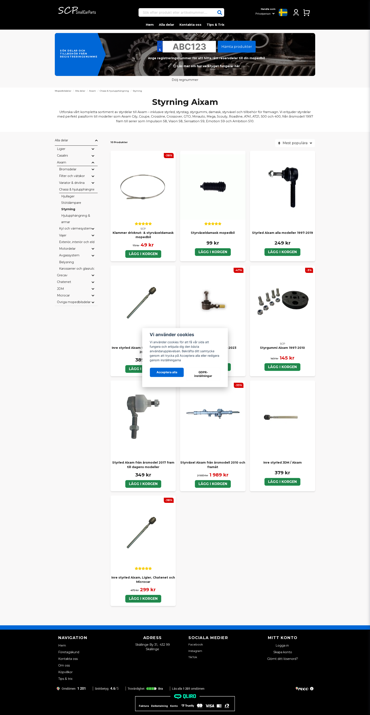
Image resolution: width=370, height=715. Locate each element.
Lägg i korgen (143, 254)
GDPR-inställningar (203, 374)
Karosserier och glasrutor (76, 269)
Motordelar (67, 249)
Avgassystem (69, 255)
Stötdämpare (71, 203)
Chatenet (64, 282)
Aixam (92, 90)
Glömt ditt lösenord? (282, 659)
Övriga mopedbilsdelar (74, 302)
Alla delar (166, 25)
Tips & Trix (215, 25)
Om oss (64, 665)
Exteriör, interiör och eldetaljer (76, 242)
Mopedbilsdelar (63, 90)
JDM (60, 289)
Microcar (63, 295)
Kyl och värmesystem (75, 228)
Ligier (61, 149)
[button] (219, 12)
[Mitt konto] (296, 12)
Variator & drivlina (72, 183)
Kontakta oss (190, 25)
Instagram (195, 651)
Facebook (195, 644)
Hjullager (68, 196)
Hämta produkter (236, 47)
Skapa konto (282, 652)
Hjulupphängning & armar (75, 219)
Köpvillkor (65, 672)
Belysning (66, 262)
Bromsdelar (67, 169)
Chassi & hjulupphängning (114, 90)
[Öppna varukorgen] (306, 12)
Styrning (68, 209)
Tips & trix (65, 679)
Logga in (283, 645)
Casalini (62, 155)
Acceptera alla (167, 372)
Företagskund (68, 652)
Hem (150, 25)
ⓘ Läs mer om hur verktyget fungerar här (206, 66)
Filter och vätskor (72, 176)
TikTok (192, 657)
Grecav (62, 275)
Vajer (62, 235)
